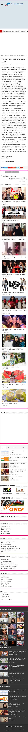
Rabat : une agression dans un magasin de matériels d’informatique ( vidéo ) (16, 666)
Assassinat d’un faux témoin (9, 176)
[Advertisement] (14, 17)
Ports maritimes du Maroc (8, 563)
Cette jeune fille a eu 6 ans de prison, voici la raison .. (16, 679)
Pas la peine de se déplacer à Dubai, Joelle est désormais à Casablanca (16, 673)
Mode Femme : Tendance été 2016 (11, 367)
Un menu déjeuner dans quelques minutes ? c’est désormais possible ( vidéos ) (17, 653)
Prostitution (16, 172)
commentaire (22, 447)
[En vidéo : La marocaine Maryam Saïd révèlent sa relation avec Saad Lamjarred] (5, 472)
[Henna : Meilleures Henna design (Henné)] (5, 478)
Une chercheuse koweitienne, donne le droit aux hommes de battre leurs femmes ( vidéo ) (14, 238)
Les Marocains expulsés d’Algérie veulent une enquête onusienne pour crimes (17, 179)
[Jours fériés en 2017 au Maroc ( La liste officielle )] (5, 453)
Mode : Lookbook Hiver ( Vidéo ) (10, 220)
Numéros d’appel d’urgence (8, 541)
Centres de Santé (5, 596)
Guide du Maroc (5, 531)
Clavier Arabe (5, 551)
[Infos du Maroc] (14, 4)
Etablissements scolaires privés (9, 568)
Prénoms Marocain (6, 529)
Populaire (3, 447)
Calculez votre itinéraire (7, 579)
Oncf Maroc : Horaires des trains (8, 512)
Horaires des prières (6, 542)
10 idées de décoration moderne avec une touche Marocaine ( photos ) (17, 660)
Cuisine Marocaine (6, 528)
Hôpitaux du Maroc (6, 594)
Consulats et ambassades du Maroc (10, 564)
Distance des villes (6, 581)
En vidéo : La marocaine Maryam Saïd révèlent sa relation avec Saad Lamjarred (17, 471)
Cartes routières (5, 577)
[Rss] (13, 728)
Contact (22, 726)
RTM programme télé (20, 493)
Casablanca (8, 172)
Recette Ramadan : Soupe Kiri (9, 403)
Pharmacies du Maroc (7, 599)
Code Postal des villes (7, 586)
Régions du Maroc (6, 585)
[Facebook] (14, 728)
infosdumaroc (6, 64)
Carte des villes (5, 583)
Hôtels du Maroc (6, 559)
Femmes (7, 55)
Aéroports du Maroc (6, 561)
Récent (9, 447)
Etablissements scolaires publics (9, 566)
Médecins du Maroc (6, 598)
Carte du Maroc (5, 576)
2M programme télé (7, 493)
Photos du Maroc (6, 533)
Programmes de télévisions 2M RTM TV (11, 548)
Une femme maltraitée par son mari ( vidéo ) (14, 257)
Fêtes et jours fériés (6, 544)
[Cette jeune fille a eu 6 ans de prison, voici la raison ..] (5, 465)
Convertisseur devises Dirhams (8, 550)
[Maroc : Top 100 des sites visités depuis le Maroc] (5, 459)
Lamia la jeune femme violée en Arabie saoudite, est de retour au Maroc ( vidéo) (12, 348)
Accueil (1, 55)
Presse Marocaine (8, 726)
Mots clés (15, 447)
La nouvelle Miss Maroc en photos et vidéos (13, 274)
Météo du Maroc (6, 526)
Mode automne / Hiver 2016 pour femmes (13, 292)
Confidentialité (16, 726)
